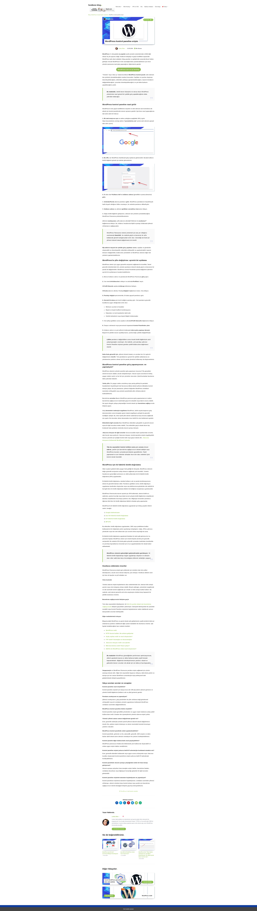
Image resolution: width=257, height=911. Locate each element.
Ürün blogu (157, 6)
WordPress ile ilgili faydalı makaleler (100, 14)
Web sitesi (118, 6)
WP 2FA (108, 521)
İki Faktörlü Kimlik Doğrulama (115, 518)
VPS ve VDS (135, 6)
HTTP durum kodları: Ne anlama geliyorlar (119, 633)
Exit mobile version (128, 909)
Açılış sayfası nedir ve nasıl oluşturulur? (119, 636)
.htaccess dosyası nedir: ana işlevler (118, 642)
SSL (141, 6)
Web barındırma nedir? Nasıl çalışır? (118, 645)
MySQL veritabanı (148, 6)
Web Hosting (126, 6)
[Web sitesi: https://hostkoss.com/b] (123, 816)
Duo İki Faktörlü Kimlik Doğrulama (117, 515)
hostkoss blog (94, 5)
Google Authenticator (113, 512)
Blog (89, 14)
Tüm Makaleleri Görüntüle (118, 828)
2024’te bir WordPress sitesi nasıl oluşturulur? (121, 649)
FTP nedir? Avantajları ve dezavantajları (119, 639)
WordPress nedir (111, 630)
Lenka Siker (115, 816)
